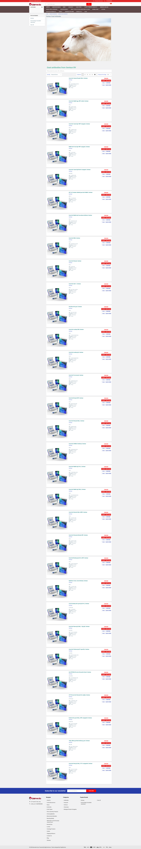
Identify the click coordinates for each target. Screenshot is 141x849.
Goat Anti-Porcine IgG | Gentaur (76, 375)
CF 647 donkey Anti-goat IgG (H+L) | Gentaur (79, 603)
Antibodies (66, 800)
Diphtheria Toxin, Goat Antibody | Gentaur (78, 580)
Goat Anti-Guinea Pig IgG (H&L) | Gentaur (78, 78)
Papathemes (63, 847)
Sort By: (48, 74)
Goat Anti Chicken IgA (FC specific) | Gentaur (79, 649)
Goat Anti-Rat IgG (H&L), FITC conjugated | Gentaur (80, 763)
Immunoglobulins (104, 7)
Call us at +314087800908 (36, 803)
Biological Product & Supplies (70, 809)
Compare (108, 82)
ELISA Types (78, 7)
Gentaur (32, 18)
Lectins (103, 9)
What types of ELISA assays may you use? (80, 9)
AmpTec (48, 7)
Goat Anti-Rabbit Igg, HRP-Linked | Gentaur (78, 101)
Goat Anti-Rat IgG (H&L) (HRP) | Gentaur (78, 512)
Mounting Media (64, 9)
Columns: (79, 74)
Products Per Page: (102, 74)
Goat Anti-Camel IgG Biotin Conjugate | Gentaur (80, 169)
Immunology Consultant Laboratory (35, 21)
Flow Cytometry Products (90, 7)
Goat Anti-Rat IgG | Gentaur (75, 261)
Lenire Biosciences (56, 7)
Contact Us (79, 11)
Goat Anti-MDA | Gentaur (74, 238)
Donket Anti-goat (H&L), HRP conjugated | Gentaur (80, 717)
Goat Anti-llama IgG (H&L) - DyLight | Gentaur (79, 626)
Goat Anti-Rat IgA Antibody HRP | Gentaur (78, 535)
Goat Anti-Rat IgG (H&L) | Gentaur (76, 420)
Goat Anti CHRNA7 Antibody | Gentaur (77, 443)
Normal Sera (95, 9)
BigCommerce (48, 847)
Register (97, 4)
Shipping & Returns (69, 11)
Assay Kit (66, 802)
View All (32, 24)
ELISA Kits (71, 7)
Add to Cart (108, 80)
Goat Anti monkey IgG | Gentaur (76, 352)
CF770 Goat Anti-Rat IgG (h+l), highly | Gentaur (79, 695)
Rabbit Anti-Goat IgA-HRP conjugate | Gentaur (79, 146)
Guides (60, 11)
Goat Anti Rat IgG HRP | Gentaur (76, 398)
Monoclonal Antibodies (51, 9)
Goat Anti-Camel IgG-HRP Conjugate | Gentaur (79, 123)
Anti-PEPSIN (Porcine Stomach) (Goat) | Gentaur (80, 672)
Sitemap (49, 840)
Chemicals (66, 807)
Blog (86, 11)
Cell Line (66, 804)
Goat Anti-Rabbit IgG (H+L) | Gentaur (77, 466)
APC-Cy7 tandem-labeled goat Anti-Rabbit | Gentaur (80, 192)
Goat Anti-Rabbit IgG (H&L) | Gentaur (77, 489)
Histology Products (51, 11)
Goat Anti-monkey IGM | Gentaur (76, 329)
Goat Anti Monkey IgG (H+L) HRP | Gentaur (78, 558)
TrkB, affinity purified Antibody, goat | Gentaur (79, 740)
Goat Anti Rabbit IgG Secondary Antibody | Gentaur (80, 215)
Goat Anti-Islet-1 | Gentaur (75, 283)
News (64, 7)
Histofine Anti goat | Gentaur (75, 306)
